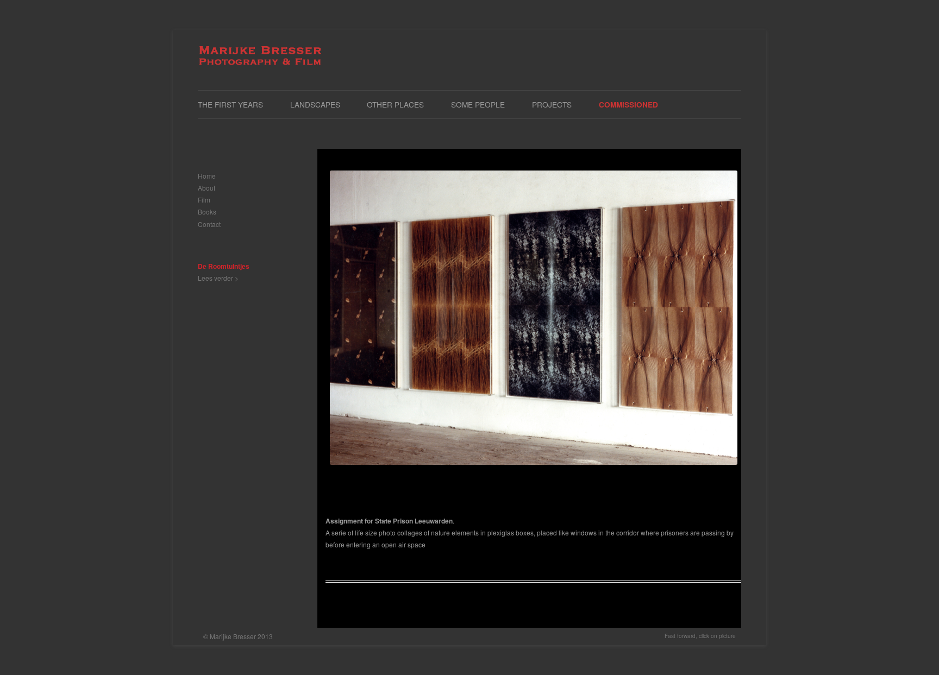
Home (207, 175)
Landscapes (315, 104)
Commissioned (628, 104)
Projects (552, 104)
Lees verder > (218, 277)
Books (207, 211)
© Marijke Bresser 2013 (238, 636)
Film (204, 199)
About (206, 187)
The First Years (230, 104)
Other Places (395, 104)
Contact (209, 224)
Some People (478, 104)
